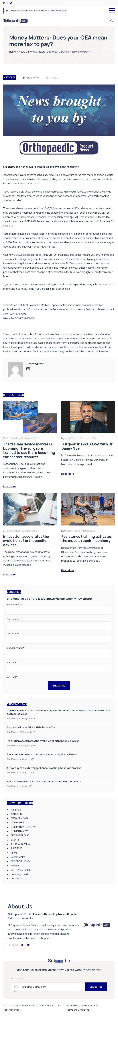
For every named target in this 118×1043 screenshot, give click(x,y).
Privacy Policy (73, 1005)
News (22, 51)
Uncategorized (19, 878)
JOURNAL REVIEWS (21, 844)
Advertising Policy (90, 1005)
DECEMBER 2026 (20, 835)
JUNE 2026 (16, 848)
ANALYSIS (16, 809)
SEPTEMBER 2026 (21, 870)
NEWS (14, 852)
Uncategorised (19, 874)
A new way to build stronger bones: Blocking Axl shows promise (39, 10)
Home (12, 51)
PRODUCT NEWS (20, 861)
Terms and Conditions (78, 1009)
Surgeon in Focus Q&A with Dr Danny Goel (31, 727)
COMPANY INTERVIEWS (23, 826)
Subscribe (59, 685)
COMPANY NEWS (20, 831)
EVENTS (15, 839)
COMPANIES (17, 822)
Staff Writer (33, 77)
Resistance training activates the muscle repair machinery (42, 754)
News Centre (18, 857)
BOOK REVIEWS (19, 818)
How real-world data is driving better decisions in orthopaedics (44, 781)
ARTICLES (9, 77)
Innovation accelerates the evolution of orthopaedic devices (43, 741)
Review (15, 865)
